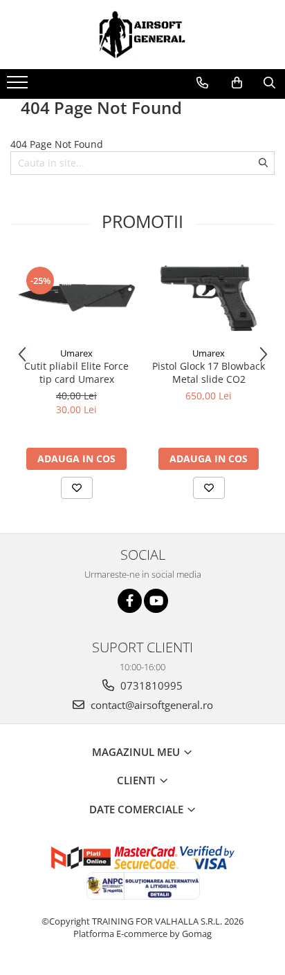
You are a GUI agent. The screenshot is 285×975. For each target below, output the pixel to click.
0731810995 (150, 685)
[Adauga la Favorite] (77, 488)
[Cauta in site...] (269, 83)
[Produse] (19, 86)
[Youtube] (156, 601)
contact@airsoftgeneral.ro (150, 705)
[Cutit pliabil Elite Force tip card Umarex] (76, 298)
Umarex (76, 353)
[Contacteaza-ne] (202, 83)
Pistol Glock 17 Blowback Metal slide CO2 (208, 372)
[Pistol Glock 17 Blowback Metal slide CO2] (208, 298)
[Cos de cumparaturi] (237, 83)
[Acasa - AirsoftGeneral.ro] (142, 34)
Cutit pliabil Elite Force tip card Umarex (76, 372)
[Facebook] (130, 601)
